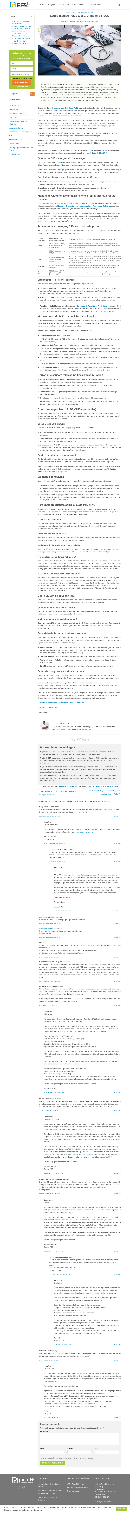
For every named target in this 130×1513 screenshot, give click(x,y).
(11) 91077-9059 (101, 1497)
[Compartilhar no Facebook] (72, 739)
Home (41, 5)
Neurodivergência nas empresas (20, 132)
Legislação (13, 117)
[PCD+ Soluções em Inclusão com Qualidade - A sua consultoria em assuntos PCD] (20, 4)
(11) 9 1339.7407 (74, 1491)
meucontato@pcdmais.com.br (96, 887)
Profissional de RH (15, 140)
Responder (117, 816)
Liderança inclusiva (16, 128)
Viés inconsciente (15, 154)
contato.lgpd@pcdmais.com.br (77, 1488)
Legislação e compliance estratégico (18, 123)
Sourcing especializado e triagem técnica (21, 149)
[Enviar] (32, 94)
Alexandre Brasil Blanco (48, 917)
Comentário (44, 1431)
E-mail (70, 1448)
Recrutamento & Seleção (47, 1494)
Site (96, 1448)
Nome (42, 1448)
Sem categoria (14, 144)
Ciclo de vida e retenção (17, 114)
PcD (10, 136)
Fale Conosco (94, 5)
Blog (74, 5)
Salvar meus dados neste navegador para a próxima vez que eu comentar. (67, 1458)
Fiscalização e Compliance (110, 786)
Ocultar (32, 17)
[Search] (119, 5)
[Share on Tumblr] (87, 739)
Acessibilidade (14, 106)
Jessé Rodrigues (92, 21)
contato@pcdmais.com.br (104, 1502)
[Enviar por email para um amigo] (79, 739)
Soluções (51, 5)
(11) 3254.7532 (100, 1494)
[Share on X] (76, 739)
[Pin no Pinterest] (83, 739)
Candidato (64, 5)
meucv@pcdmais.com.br (84, 832)
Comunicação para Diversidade (49, 1490)
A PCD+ (81, 5)
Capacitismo (13, 110)
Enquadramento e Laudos (94, 786)
